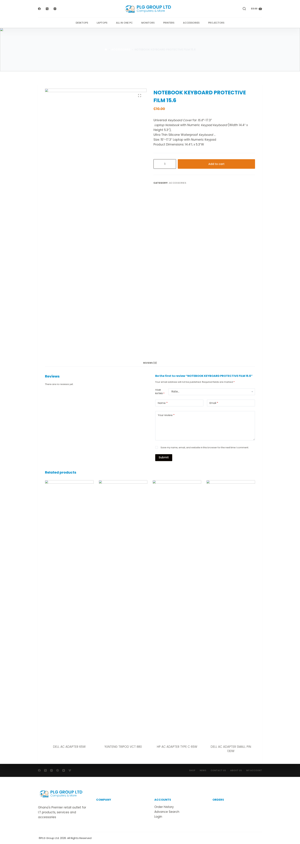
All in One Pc (124, 22)
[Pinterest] (57, 770)
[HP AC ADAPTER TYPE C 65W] (177, 610)
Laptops (102, 22)
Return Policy (222, 812)
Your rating (159, 391)
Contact (102, 812)
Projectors (216, 22)
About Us (236, 770)
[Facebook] (39, 8)
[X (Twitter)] (47, 8)
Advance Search (166, 812)
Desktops (82, 22)
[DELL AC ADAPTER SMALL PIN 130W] (230, 610)
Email (214, 403)
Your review (166, 415)
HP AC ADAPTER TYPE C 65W (177, 747)
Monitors (148, 22)
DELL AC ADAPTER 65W (69, 747)
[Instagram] (55, 8)
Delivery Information (227, 807)
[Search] (244, 8)
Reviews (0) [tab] (150, 362)
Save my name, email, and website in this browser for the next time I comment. (205, 447)
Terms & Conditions (111, 817)
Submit (164, 457)
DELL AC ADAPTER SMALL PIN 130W (231, 749)
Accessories (191, 22)
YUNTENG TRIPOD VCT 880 (123, 747)
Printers (168, 22)
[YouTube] (63, 770)
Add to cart (216, 164)
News (203, 770)
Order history (164, 807)
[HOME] (106, 49)
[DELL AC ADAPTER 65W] (69, 610)
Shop (192, 770)
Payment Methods (226, 817)
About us (102, 807)
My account (254, 770)
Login (158, 817)
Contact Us (218, 770)
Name (163, 403)
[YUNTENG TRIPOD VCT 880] (123, 610)
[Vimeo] (69, 770)
